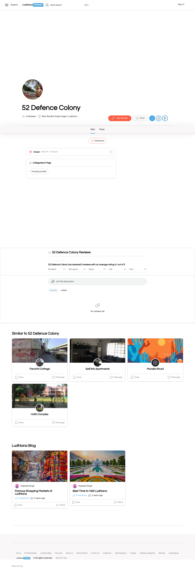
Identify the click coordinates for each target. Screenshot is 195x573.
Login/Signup (174, 553)
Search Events (82, 553)
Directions (99, 141)
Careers (133, 553)
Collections (107, 553)
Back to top (61, 558)
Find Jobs (58, 553)
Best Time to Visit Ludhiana (90, 491)
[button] (188, 4)
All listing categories (147, 553)
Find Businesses (30, 553)
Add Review (122, 118)
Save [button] (21, 377)
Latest (64, 290)
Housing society (39, 172)
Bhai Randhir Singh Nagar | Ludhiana (59, 116)
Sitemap (162, 553)
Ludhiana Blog (45, 553)
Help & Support (120, 553)
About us (69, 553)
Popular (53, 290)
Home (18, 553)
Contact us (95, 553)
